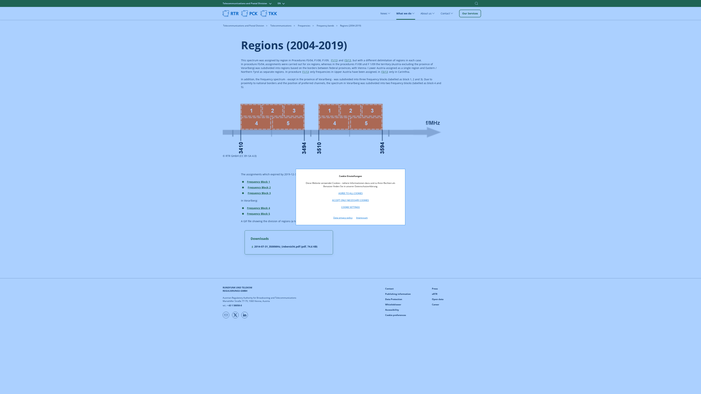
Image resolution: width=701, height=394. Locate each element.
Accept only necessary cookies (350, 200)
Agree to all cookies (350, 193)
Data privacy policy (343, 217)
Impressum (362, 217)
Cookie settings (350, 207)
